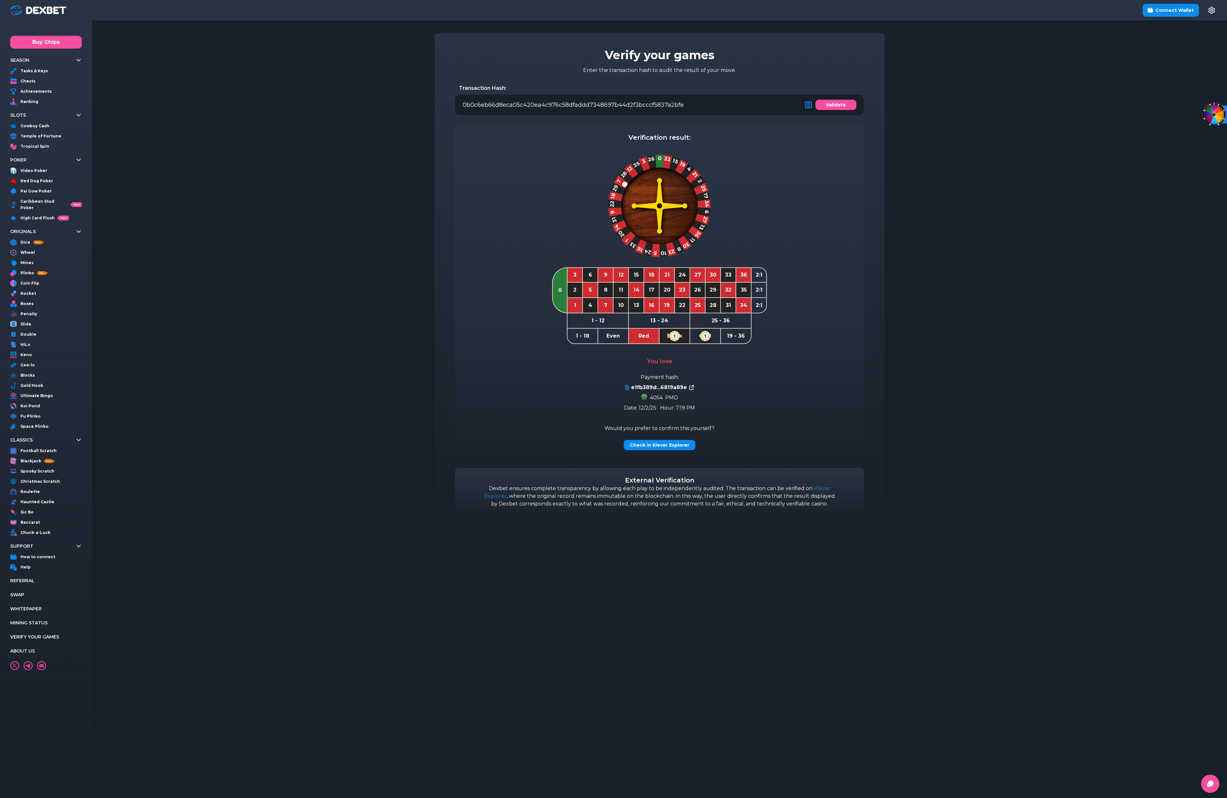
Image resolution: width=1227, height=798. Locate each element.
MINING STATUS (29, 623)
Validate (836, 105)
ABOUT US (22, 651)
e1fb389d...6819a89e (659, 387)
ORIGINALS (23, 231)
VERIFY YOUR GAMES (34, 637)
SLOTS (18, 115)
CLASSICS (21, 440)
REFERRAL (22, 580)
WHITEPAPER (26, 609)
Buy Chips (46, 42)
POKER (18, 160)
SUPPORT (21, 546)
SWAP (17, 595)
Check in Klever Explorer (659, 445)
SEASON (19, 60)
